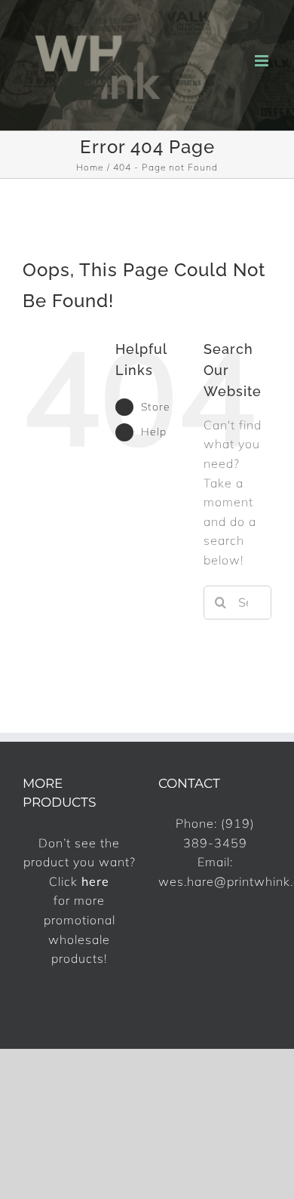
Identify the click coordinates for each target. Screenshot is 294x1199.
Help (154, 431)
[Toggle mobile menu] (263, 61)
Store (155, 407)
